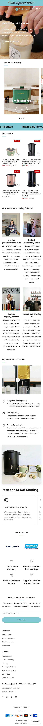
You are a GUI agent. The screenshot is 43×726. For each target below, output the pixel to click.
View (21, 109)
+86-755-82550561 (8, 692)
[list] (21, 546)
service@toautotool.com (11, 688)
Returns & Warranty (9, 670)
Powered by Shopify (21, 721)
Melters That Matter (9, 638)
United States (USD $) (20, 707)
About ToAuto (7, 635)
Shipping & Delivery (9, 667)
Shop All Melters (12, 41)
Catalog (5, 663)
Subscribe (21, 620)
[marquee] (21, 126)
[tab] (19, 118)
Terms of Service (8, 678)
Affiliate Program (8, 642)
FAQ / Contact (7, 656)
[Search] (40, 9)
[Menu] (3, 9)
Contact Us (6, 674)
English (20, 711)
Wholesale (6, 645)
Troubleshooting (8, 660)
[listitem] (21, 3)
